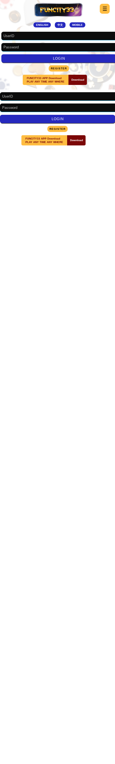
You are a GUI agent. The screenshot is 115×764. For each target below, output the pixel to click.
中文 (60, 24)
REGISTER (59, 68)
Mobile (77, 24)
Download (77, 79)
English (42, 24)
